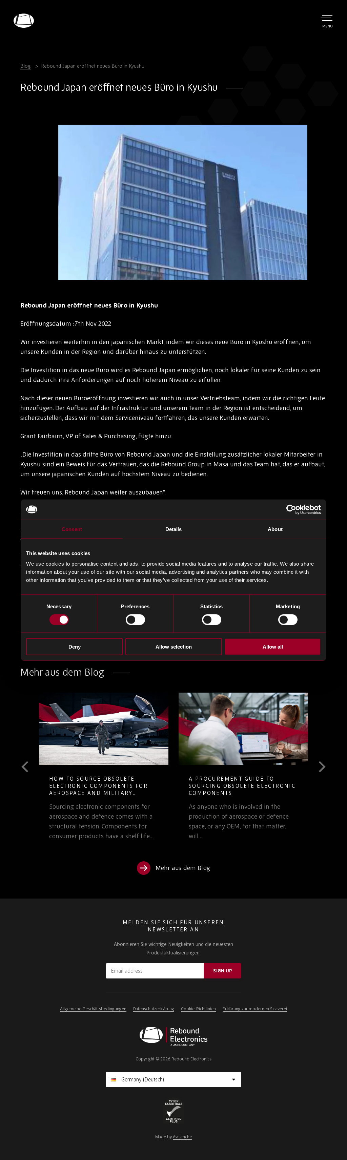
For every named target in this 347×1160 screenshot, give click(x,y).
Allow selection (174, 647)
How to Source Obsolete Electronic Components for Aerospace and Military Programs (98, 789)
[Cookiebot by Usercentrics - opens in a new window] (291, 509)
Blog (25, 66)
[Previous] (29, 767)
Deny (74, 647)
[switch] (135, 619)
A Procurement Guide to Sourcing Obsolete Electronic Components (242, 785)
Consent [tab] (72, 529)
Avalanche (182, 1137)
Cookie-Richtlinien (198, 1009)
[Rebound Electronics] (24, 21)
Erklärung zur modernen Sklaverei (255, 1009)
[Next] (317, 767)
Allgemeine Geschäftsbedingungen (93, 1009)
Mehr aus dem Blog (183, 868)
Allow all (273, 647)
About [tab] (275, 529)
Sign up (222, 971)
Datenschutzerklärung (153, 1009)
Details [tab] (173, 529)
